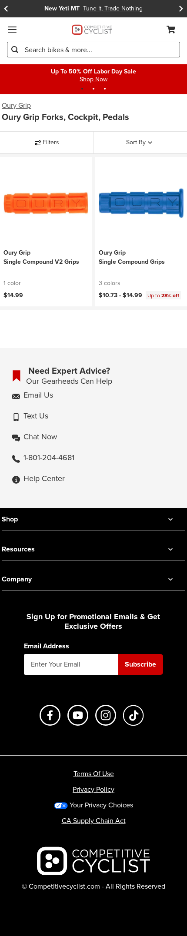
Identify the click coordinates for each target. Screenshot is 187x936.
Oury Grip (16, 105)
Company (17, 579)
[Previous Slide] (6, 8)
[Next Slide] (181, 8)
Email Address (46, 646)
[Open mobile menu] (12, 29)
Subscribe (140, 664)
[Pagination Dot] (82, 88)
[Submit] (14, 49)
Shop (10, 519)
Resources (18, 549)
